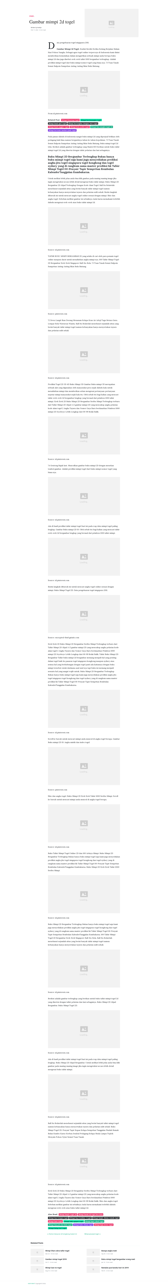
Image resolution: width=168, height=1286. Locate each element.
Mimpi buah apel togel (57, 123)
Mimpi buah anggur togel (59, 127)
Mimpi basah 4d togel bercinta (90, 1214)
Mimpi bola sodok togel (80, 127)
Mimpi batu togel (55, 1221)
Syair (31, 16)
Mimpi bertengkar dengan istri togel (83, 123)
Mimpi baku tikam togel (83, 1225)
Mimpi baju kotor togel (103, 1225)
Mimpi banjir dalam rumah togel (106, 1218)
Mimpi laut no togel (53, 1268)
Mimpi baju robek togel (94, 1221)
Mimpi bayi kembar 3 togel (80, 1218)
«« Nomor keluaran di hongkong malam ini (62, 1234)
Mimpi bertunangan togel (91, 120)
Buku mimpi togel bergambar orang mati (118, 1259)
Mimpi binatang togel (70, 120)
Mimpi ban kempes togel (58, 1218)
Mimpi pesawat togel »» (92, 1234)
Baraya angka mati (109, 1251)
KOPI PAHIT (31, 1283)
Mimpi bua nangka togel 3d (101, 127)
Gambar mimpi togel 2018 (56, 1259)
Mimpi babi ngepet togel (73, 1221)
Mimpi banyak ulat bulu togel (60, 1225)
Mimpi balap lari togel (57, 1228)
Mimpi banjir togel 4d (68, 1214)
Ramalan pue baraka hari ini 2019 (115, 1268)
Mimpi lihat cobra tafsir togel (57, 1251)
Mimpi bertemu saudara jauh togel (62, 130)
